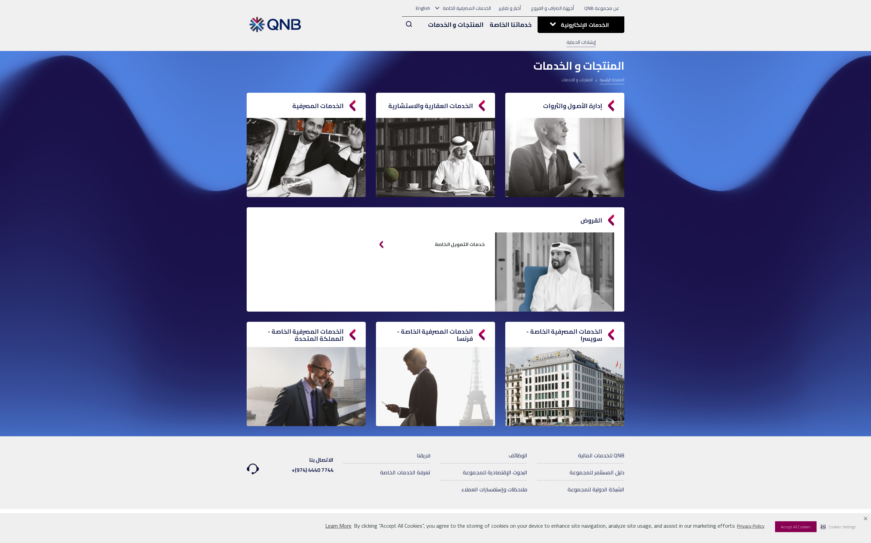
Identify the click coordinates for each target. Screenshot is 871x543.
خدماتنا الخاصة (510, 24)
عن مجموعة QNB (601, 8)
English (423, 8)
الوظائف (518, 455)
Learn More (338, 525)
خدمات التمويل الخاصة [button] (460, 244)
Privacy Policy (751, 526)
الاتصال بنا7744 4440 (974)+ (312, 465)
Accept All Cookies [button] (796, 527)
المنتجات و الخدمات (456, 24)
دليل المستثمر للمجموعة (597, 472)
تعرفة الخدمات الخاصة (405, 472)
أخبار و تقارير (510, 8)
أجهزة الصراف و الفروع (552, 8)
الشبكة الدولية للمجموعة (596, 489)
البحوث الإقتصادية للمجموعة (495, 472)
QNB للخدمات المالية (601, 455)
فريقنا (423, 455)
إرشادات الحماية (581, 42)
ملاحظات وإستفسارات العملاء (494, 489)
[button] (838, 526)
